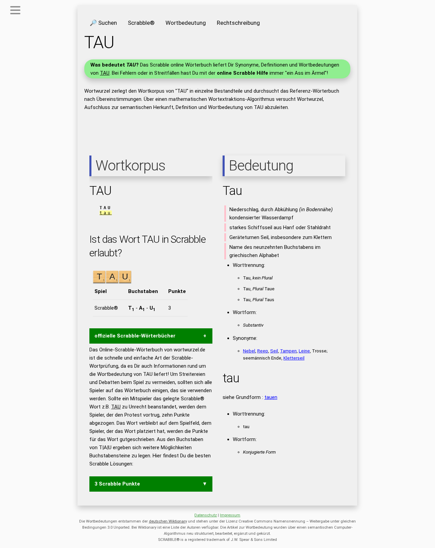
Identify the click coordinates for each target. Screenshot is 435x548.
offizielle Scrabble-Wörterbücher (134, 336)
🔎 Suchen (103, 22)
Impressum (230, 515)
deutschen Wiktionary (168, 521)
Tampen (288, 350)
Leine (304, 350)
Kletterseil (293, 358)
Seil (274, 350)
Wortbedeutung (186, 22)
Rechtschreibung (238, 22)
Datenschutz (205, 515)
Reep (262, 350)
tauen (270, 397)
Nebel (249, 350)
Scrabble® (141, 22)
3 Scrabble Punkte (117, 484)
